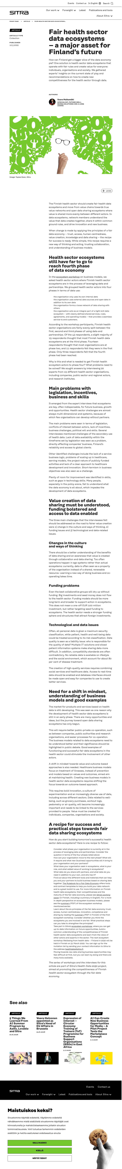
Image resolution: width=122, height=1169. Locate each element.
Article (27, 21)
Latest (82, 10)
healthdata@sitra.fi (74, 949)
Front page (14, 21)
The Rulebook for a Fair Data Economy (81, 883)
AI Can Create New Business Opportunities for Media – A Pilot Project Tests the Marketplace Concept (99, 1027)
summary (65, 903)
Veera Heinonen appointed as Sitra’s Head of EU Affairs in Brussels (46, 1023)
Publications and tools (100, 10)
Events (71, 3)
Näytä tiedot (40, 1158)
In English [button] (93, 3)
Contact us (81, 3)
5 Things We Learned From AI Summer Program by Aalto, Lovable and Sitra (19, 1025)
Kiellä (39, 1151)
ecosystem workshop (68, 277)
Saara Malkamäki (65, 100)
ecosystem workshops (82, 926)
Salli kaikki (40, 1143)
